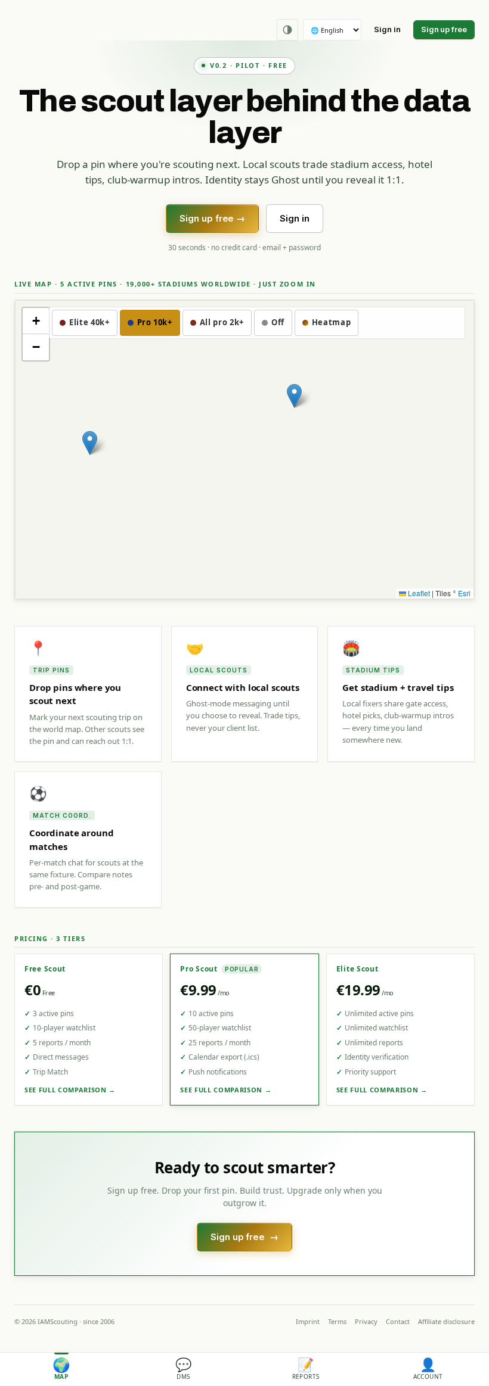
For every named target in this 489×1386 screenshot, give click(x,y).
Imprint (308, 1321)
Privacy (366, 1321)
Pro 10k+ (154, 322)
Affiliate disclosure (446, 1321)
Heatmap (331, 322)
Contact (398, 1321)
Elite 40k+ (89, 322)
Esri (464, 593)
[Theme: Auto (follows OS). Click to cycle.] (287, 30)
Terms (337, 1321)
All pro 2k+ (222, 322)
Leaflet (418, 593)
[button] (89, 443)
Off (277, 322)
